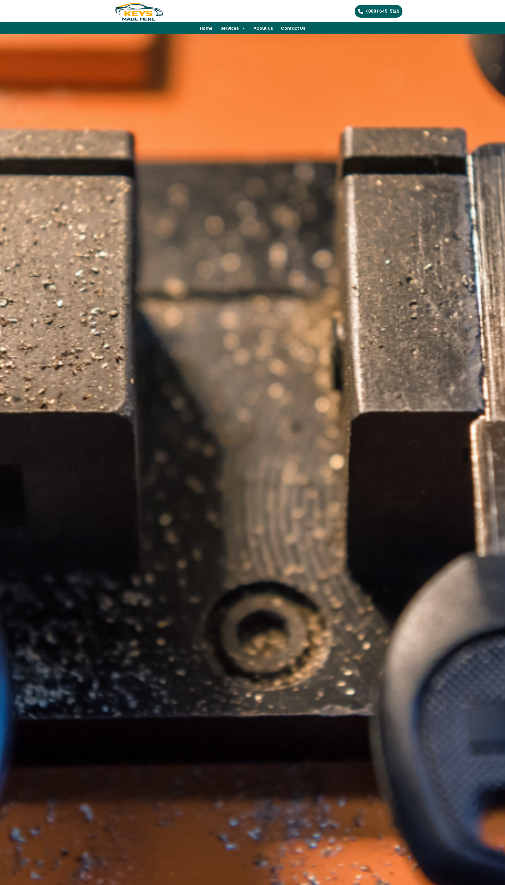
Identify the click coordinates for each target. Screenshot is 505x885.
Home (206, 28)
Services (229, 28)
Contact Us (293, 28)
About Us (263, 28)
